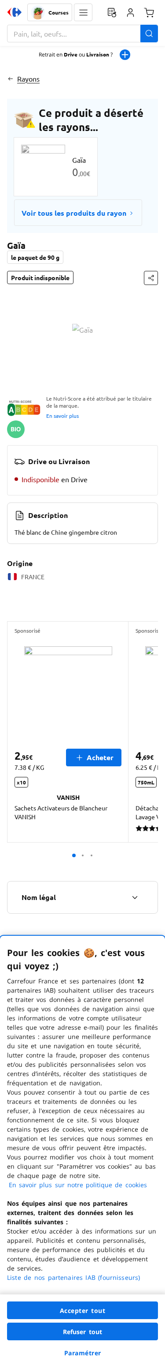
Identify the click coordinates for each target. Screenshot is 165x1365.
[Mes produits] (112, 12)
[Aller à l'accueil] (14, 12)
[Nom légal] (134, 897)
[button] (83, 12)
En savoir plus (62, 415)
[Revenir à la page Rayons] (10, 78)
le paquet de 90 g (35, 257)
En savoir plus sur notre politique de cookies (78, 1185)
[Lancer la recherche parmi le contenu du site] (149, 33)
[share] (151, 278)
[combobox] (82, 33)
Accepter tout (83, 1310)
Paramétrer (82, 1353)
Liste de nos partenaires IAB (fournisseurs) (73, 1277)
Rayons (28, 78)
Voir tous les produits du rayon (74, 213)
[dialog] (82, 1150)
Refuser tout (83, 1332)
